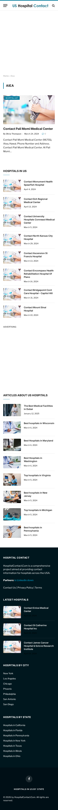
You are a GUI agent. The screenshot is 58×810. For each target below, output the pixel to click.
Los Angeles (9, 678)
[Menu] (5, 5)
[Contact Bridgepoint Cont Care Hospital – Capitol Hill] (12, 294)
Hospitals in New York (14, 740)
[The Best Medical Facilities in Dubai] (12, 410)
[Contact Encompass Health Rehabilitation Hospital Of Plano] (12, 275)
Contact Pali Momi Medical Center (28, 129)
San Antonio (9, 699)
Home (6, 76)
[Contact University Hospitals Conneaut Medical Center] (12, 220)
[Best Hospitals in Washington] (12, 462)
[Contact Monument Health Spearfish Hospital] (12, 186)
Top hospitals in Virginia (37, 475)
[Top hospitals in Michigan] (12, 514)
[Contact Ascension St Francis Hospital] (12, 257)
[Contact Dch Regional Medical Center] (12, 203)
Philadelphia (9, 694)
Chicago (7, 683)
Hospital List (11, 98)
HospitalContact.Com (24, 797)
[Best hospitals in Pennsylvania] (12, 532)
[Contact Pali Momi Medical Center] (29, 109)
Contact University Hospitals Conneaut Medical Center (39, 219)
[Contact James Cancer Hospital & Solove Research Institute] (12, 647)
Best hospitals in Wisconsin (39, 423)
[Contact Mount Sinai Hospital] (12, 311)
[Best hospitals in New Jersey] (12, 497)
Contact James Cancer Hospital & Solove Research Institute (39, 645)
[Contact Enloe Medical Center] (12, 612)
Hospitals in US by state (29, 789)
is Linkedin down (24, 580)
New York (8, 673)
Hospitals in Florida (12, 730)
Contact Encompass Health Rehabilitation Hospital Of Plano (39, 273)
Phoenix (7, 688)
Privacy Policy (25, 587)
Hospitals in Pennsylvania (16, 735)
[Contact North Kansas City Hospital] (12, 240)
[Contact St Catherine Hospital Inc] (12, 629)
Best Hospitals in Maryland (38, 440)
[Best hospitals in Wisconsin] (12, 427)
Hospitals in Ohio (11, 756)
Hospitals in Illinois (12, 751)
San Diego (8, 704)
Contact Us (9, 587)
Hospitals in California (14, 725)
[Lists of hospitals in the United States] (30, 6)
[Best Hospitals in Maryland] (12, 445)
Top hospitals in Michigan (38, 510)
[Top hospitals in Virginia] (12, 479)
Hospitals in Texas (12, 745)
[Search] (53, 5)
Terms (38, 587)
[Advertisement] (29, 43)
